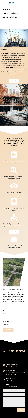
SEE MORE (14, 80)
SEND (21, 410)
